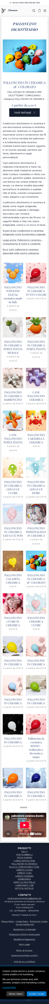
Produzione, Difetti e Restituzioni (24, 934)
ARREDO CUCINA (24, 870)
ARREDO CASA (24, 873)
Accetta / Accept (36, 993)
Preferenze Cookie (39, 921)
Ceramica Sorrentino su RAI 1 (24, 955)
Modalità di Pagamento (24, 939)
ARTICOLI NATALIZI (24, 888)
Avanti (23, 807)
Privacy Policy (7, 921)
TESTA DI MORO (24, 857)
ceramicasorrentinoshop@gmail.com (24, 898)
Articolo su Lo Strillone (24, 961)
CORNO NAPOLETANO (24, 861)
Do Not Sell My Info (25, 924)
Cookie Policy (9, 987)
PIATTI (25, 851)
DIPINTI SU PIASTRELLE (25, 882)
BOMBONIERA (24, 879)
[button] (34, 10)
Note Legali (24, 944)
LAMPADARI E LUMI (24, 885)
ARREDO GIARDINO (24, 876)
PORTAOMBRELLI (24, 854)
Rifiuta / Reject (15, 993)
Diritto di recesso (24, 950)
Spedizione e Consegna (24, 929)
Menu (45, 10)
